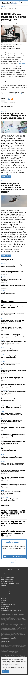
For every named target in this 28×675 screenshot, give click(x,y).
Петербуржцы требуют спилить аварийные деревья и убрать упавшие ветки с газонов (12, 463)
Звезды (2, 284)
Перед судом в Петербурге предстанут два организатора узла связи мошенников (12, 321)
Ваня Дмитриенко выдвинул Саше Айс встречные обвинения (11, 492)
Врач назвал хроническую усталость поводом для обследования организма (13, 428)
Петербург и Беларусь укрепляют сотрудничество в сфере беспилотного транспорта (11, 279)
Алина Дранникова (17, 23)
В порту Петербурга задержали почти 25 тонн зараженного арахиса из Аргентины (13, 471)
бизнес (7, 101)
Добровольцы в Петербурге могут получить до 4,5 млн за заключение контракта (13, 349)
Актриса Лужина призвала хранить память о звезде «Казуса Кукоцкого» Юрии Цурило (12, 456)
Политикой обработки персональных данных (13, 665)
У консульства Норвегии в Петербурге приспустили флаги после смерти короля (11, 328)
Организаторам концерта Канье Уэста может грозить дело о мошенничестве (13, 286)
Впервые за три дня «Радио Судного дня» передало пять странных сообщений (11, 421)
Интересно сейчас (5, 390)
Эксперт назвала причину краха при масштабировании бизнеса (10, 292)
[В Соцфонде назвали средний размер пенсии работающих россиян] (14, 127)
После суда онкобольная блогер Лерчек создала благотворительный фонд (13, 435)
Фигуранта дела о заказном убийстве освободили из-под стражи (10, 363)
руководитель (5, 102)
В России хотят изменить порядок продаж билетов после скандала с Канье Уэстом (12, 378)
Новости (3, 6)
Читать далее (6, 176)
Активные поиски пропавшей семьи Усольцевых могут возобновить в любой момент (12, 187)
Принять (5, 671)
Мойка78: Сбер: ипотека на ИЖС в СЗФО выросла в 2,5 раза (13, 523)
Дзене (22, 94)
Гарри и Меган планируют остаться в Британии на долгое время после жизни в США (13, 485)
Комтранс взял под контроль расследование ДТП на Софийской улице (12, 478)
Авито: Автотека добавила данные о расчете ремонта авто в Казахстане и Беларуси (13, 513)
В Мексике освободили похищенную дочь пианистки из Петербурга (12, 272)
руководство (13, 102)
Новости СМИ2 (14, 560)
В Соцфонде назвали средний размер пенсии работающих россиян (14, 115)
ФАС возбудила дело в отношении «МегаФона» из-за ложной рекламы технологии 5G (13, 406)
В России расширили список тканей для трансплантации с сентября (11, 449)
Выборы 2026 (4, 263)
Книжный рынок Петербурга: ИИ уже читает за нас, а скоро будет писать (13, 499)
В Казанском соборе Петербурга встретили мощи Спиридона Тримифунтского (14, 356)
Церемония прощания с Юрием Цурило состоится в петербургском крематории (11, 413)
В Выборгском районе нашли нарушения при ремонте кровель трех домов (12, 306)
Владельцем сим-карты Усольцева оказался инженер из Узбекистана (12, 399)
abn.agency (22, 63)
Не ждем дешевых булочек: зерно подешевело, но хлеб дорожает (13, 392)
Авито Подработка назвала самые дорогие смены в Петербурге (13, 533)
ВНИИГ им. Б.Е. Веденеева (16, 101)
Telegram (17, 94)
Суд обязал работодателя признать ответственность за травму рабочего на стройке (13, 335)
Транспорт (3, 276)
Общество (3, 111)
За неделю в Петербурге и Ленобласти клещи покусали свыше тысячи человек (13, 442)
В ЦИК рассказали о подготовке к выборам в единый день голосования (12, 265)
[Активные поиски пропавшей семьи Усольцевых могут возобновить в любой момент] (14, 201)
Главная (2, 8)
